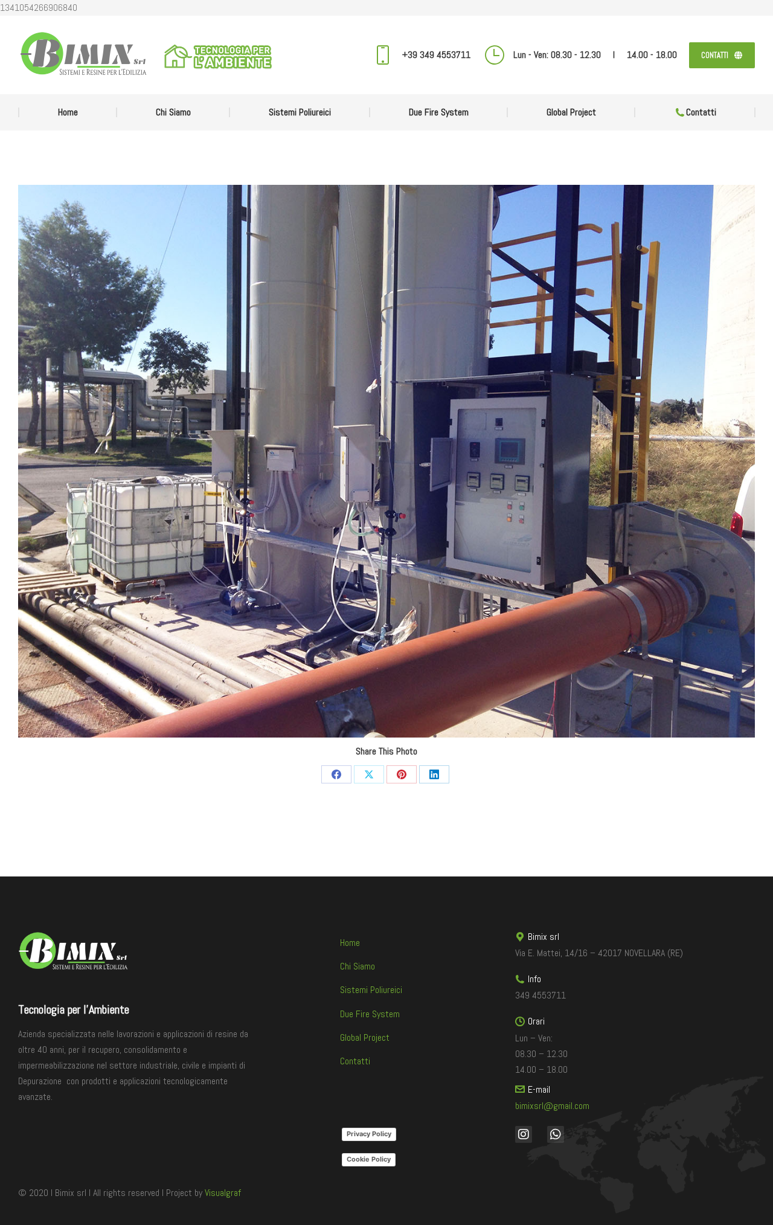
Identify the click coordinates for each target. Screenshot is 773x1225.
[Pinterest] (401, 774)
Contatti (355, 1061)
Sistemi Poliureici (371, 989)
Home (350, 942)
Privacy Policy (369, 1134)
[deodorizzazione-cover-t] (386, 461)
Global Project (365, 1037)
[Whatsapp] (555, 1134)
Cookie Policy (369, 1159)
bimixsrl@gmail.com (552, 1105)
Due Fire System (370, 1014)
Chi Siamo (357, 966)
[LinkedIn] (434, 774)
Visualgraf (223, 1192)
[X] (369, 774)
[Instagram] (523, 1134)
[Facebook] (336, 774)
